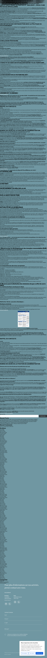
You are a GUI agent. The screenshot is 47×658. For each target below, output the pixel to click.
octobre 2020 (3, 486)
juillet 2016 (2, 532)
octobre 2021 (3, 473)
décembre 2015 (3, 539)
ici (0, 151)
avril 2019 (2, 501)
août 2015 (2, 542)
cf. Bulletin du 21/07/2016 (31, 97)
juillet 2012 (2, 567)
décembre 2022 (3, 458)
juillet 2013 (2, 557)
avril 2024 (2, 446)
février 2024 (2, 448)
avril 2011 (2, 576)
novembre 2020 (3, 485)
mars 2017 (2, 524)
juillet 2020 (2, 489)
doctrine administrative (6, 120)
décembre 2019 (3, 494)
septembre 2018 (3, 509)
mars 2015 (2, 546)
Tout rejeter (32, 653)
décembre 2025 (3, 432)
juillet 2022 (2, 464)
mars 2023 (2, 456)
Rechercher (2, 414)
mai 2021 (2, 478)
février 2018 (2, 515)
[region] (32, 648)
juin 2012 (2, 568)
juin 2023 (2, 453)
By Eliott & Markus (39, 656)
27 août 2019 (30, 134)
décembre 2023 (3, 450)
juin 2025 (2, 435)
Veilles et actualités (8, 413)
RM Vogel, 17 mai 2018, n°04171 (7, 165)
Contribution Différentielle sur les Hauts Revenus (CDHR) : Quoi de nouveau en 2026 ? (18, 421)
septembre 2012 (3, 566)
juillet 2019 (2, 498)
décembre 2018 (3, 506)
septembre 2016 (3, 531)
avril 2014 (2, 553)
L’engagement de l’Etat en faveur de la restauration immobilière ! (17, 57)
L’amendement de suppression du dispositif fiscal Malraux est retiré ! (18, 170)
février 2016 (2, 537)
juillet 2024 (2, 444)
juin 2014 (2, 552)
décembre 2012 (3, 563)
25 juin (24, 134)
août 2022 (2, 463)
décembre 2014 (3, 548)
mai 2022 (2, 466)
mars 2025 (2, 438)
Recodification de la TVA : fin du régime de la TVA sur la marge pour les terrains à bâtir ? (19, 420)
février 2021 (2, 481)
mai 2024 (2, 445)
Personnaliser (24, 653)
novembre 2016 (3, 529)
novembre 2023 (3, 451)
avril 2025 (2, 437)
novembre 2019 (3, 495)
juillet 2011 (2, 574)
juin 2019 (2, 499)
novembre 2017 (3, 518)
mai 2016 (2, 534)
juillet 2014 (2, 551)
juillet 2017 (2, 520)
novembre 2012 (3, 564)
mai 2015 (2, 544)
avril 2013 (2, 559)
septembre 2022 (3, 462)
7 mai (21, 134)
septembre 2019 (3, 497)
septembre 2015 (3, 541)
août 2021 (2, 475)
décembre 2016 (3, 528)
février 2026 (2, 431)
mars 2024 (2, 447)
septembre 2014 (3, 550)
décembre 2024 (3, 441)
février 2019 (2, 503)
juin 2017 (2, 521)
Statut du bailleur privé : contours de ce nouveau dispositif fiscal (14, 422)
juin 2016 (2, 533)
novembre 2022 (3, 459)
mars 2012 (2, 571)
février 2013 (2, 561)
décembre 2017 (3, 517)
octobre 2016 (3, 530)
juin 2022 (2, 465)
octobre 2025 (3, 433)
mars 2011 (2, 577)
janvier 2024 (2, 449)
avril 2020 (2, 492)
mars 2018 (2, 514)
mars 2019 (2, 502)
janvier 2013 (2, 562)
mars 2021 (2, 480)
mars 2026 (2, 430)
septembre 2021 (3, 474)
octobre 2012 (3, 565)
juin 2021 (2, 477)
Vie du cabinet (3, 583)
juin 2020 (2, 490)
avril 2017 (2, 523)
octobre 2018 (3, 508)
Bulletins (6, 55)
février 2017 (2, 526)
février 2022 (2, 469)
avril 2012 (2, 570)
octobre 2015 (3, 540)
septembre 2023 (3, 452)
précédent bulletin (14, 208)
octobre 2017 (3, 519)
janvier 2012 (2, 572)
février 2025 (2, 440)
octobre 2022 (3, 460)
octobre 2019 (3, 496)
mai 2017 (2, 522)
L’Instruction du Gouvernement (7, 58)
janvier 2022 (2, 470)
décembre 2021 (3, 471)
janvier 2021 (2, 483)
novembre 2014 (3, 549)
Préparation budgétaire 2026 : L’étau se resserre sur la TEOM (13, 423)
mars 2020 (2, 493)
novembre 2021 (3, 472)
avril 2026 (2, 429)
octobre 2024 (3, 443)
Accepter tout (39, 653)
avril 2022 (2, 467)
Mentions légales (8, 654)
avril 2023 (2, 455)
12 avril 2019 (19, 137)
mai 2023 (2, 454)
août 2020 (2, 488)
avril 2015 (2, 545)
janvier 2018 (2, 516)
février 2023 (2, 457)
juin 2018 (2, 511)
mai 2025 (2, 436)
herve (41, 2)
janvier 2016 (2, 538)
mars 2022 (2, 468)
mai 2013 (2, 558)
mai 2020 (2, 491)
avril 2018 (2, 513)
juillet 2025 (2, 434)
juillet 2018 (2, 510)
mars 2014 (2, 554)
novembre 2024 (3, 442)
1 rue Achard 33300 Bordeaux (8, 598)
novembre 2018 (3, 507)
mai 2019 (2, 500)
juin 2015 (2, 543)
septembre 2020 (3, 487)
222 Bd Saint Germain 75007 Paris (18, 597)
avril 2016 (2, 535)
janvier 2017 (2, 527)
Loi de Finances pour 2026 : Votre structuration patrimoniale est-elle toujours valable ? (19, 419)
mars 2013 (2, 560)
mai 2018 (2, 512)
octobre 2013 (3, 556)
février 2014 (2, 555)
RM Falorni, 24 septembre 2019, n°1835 (9, 168)
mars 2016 (2, 536)
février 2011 (2, 578)
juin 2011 (2, 575)
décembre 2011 (3, 573)
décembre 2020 (3, 484)
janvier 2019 (2, 505)
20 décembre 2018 (15, 134)
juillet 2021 (2, 476)
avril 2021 (2, 479)
